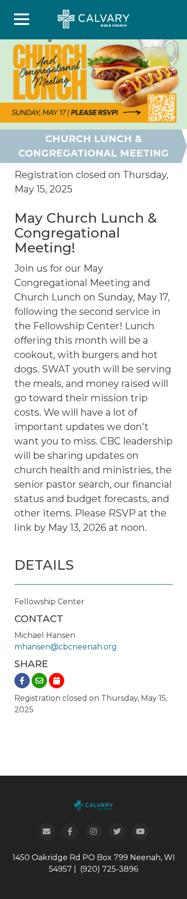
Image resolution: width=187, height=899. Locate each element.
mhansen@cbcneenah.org (65, 646)
